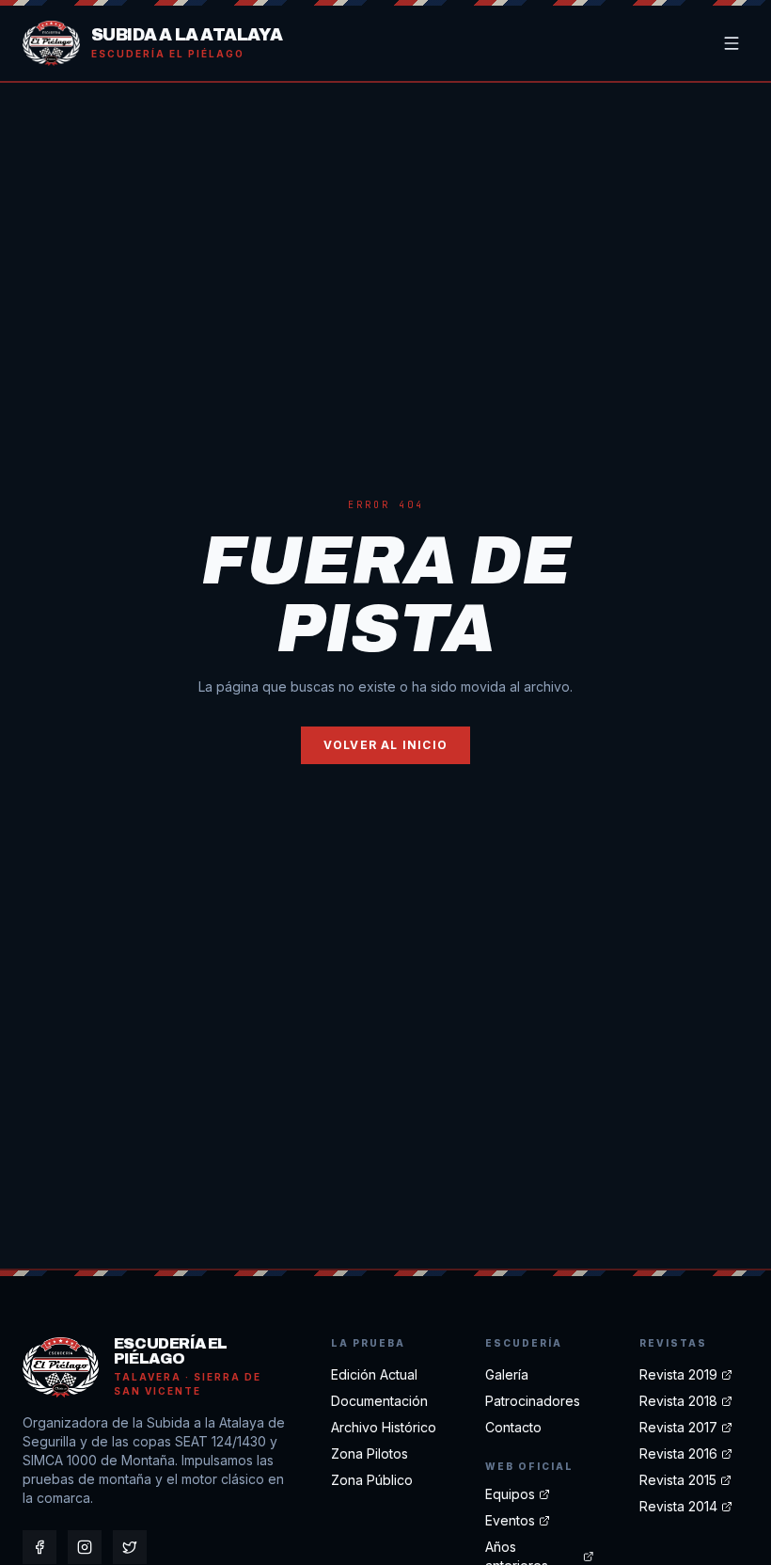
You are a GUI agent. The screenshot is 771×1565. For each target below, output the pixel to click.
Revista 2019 (678, 1374)
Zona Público (372, 1480)
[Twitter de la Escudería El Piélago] (130, 1547)
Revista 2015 (677, 1480)
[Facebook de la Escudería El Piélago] (39, 1547)
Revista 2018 (678, 1401)
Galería (506, 1374)
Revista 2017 (678, 1427)
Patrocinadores (532, 1401)
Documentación (379, 1401)
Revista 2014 (678, 1506)
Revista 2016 (678, 1453)
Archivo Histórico (383, 1427)
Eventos (510, 1520)
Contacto (513, 1427)
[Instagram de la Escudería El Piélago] (85, 1547)
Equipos (510, 1494)
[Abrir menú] (731, 43)
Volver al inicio (385, 745)
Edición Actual (374, 1374)
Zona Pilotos (369, 1453)
